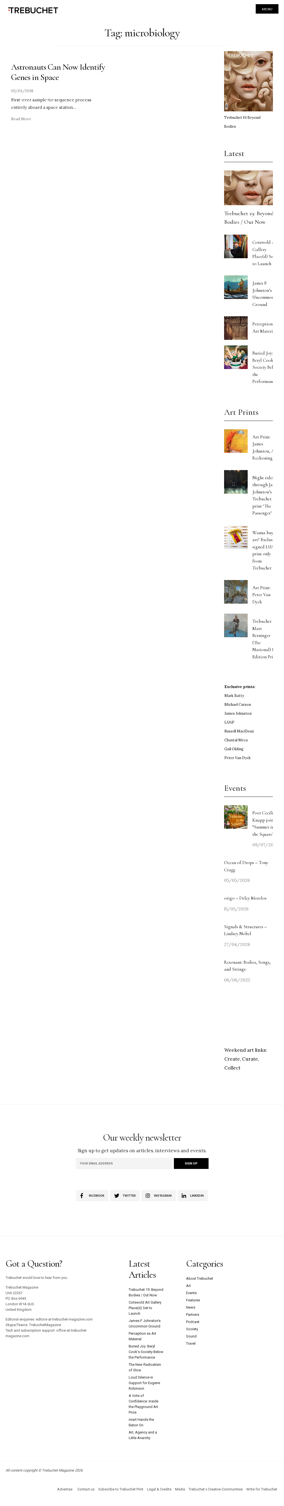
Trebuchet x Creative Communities (216, 1489)
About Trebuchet (199, 1278)
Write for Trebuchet (261, 1489)
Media (180, 1489)
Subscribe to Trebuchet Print (120, 1489)
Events (191, 1293)
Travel (191, 1343)
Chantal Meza (236, 740)
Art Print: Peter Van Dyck (261, 595)
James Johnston (238, 713)
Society (192, 1329)
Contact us (86, 1489)
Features (193, 1300)
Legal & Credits (159, 1489)
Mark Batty (234, 695)
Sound (191, 1336)
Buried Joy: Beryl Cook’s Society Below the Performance (265, 367)
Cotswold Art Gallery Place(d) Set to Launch (145, 1308)
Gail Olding (234, 749)
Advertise (64, 1489)
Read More (21, 118)
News (190, 1307)
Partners (192, 1314)
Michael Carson (237, 704)
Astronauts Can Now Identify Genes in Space (58, 72)
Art (188, 1286)
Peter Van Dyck (237, 757)
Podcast (192, 1322)
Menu (267, 9)
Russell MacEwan (239, 731)
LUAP (229, 722)
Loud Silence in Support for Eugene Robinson (144, 1382)
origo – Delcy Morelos (245, 898)
